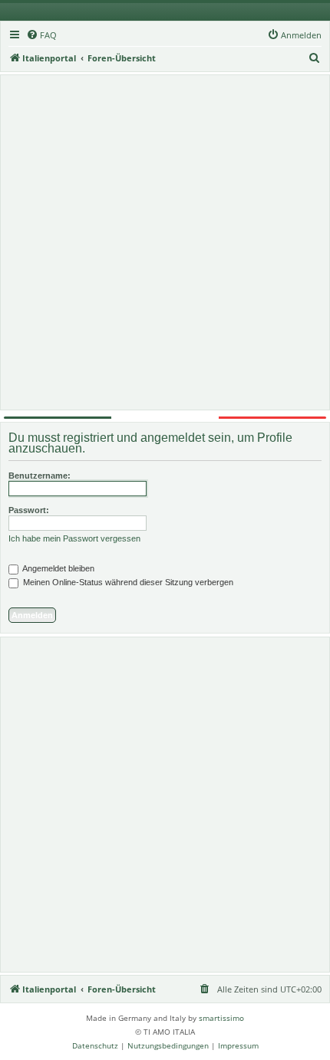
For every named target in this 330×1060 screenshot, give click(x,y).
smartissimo (221, 1017)
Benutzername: (39, 475)
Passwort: (28, 510)
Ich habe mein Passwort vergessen (74, 538)
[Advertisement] (165, 242)
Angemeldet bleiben (57, 568)
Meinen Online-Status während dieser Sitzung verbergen (127, 582)
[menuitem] (41, 35)
